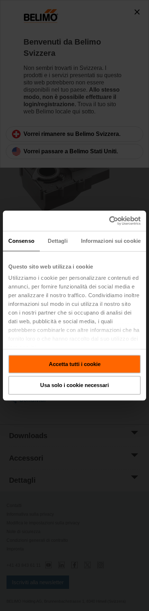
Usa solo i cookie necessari (74, 385)
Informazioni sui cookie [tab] (111, 241)
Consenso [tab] (21, 241)
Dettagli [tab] (58, 241)
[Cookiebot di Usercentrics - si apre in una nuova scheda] (109, 220)
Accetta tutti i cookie (75, 364)
